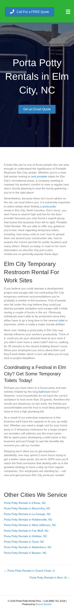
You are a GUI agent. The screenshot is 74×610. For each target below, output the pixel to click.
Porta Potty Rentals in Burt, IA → (50, 577)
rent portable (39, 176)
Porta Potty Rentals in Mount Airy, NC (27, 508)
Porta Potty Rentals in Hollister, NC (25, 536)
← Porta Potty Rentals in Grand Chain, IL (29, 570)
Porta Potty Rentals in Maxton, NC (25, 552)
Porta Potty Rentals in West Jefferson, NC (30, 525)
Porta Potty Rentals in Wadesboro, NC (28, 547)
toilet (62, 320)
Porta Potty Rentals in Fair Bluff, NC (26, 530)
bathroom (45, 391)
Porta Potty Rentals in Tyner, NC (24, 541)
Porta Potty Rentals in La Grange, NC (27, 514)
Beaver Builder (44, 604)
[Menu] (68, 12)
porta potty (49, 206)
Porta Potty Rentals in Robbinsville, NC (28, 519)
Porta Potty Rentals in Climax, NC (25, 502)
